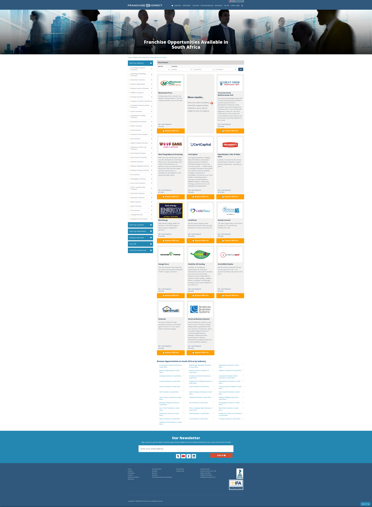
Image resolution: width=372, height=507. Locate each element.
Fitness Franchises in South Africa (169, 386)
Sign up (220, 455)
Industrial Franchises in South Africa (200, 397)
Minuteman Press (165, 93)
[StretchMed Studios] (230, 254)
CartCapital (192, 154)
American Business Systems (199, 319)
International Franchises (141, 57)
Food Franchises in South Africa (199, 386)
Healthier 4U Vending (196, 264)
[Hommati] (170, 309)
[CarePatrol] (200, 210)
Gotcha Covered (224, 220)
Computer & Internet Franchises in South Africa (200, 377)
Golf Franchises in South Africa (169, 392)
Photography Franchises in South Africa (229, 404)
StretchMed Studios (225, 264)
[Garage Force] (170, 254)
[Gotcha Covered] (230, 210)
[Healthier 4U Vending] (200, 254)
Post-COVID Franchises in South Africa (169, 409)
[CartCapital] (200, 145)
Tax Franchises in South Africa (198, 419)
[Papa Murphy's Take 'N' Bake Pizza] (230, 145)
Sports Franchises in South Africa (169, 419)
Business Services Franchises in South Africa (199, 371)
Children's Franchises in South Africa (230, 370)
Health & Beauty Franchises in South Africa (200, 393)
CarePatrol (192, 220)
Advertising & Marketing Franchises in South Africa (200, 366)
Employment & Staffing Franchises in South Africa (200, 382)
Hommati (162, 319)
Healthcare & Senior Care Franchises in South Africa (230, 414)
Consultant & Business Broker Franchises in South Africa (228, 377)
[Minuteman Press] (170, 83)
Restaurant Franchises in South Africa (169, 414)
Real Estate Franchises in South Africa (228, 409)
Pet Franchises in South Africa (198, 403)
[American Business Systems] (200, 309)
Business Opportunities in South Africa (169, 371)
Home (129, 57)
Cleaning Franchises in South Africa (170, 376)
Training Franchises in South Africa (229, 419)
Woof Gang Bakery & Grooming (170, 154)
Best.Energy (163, 220)
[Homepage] (172, 5)
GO (241, 69)
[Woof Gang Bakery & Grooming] (170, 145)
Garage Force (163, 264)
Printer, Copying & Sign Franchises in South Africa (200, 409)
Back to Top (366, 504)
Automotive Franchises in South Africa (229, 366)
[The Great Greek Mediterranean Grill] (230, 83)
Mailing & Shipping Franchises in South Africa (229, 398)
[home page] (145, 5)
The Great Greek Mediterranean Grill (225, 94)
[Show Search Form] (242, 5)
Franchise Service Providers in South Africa (230, 387)
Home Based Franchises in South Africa (229, 393)
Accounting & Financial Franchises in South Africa (170, 366)
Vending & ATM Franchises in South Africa (170, 423)
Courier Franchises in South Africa (169, 381)
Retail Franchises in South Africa (199, 413)
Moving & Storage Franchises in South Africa (169, 404)
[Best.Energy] (170, 210)
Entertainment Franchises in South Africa (229, 382)
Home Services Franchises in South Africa (170, 398)
